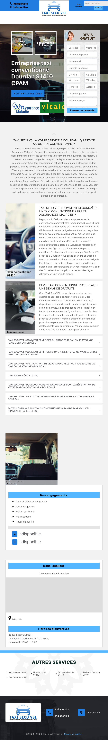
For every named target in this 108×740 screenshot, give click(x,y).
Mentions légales (73, 734)
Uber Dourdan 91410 (39, 673)
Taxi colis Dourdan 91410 (91, 673)
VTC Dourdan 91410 (18, 672)
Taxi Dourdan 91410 (18, 677)
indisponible (20, 3)
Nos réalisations (28, 93)
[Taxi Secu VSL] (54, 8)
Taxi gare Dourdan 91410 (66, 673)
